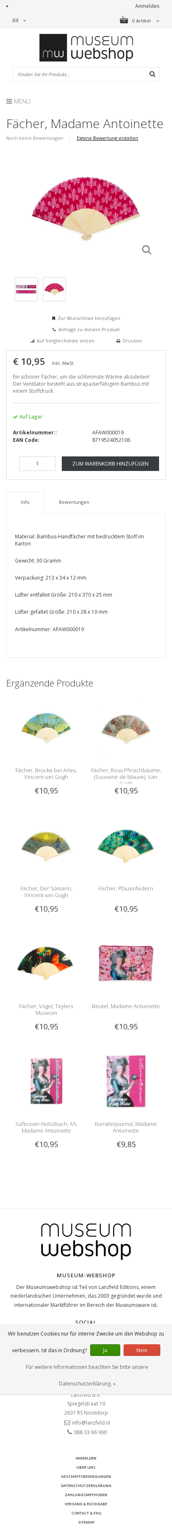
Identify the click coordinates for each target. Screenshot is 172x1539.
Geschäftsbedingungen (86, 1476)
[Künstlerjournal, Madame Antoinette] (126, 1080)
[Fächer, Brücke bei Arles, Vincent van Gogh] (46, 727)
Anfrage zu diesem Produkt (89, 329)
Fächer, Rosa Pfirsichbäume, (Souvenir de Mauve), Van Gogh (126, 776)
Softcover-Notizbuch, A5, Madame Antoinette (46, 1127)
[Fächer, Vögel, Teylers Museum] (46, 962)
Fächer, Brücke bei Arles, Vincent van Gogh (46, 773)
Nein (142, 1350)
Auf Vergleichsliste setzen (65, 340)
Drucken (132, 340)
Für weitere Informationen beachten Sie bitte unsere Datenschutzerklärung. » (87, 1375)
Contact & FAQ (86, 1513)
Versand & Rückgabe (86, 1504)
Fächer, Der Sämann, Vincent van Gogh (46, 892)
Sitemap (86, 1522)
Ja (105, 1350)
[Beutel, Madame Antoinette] (126, 962)
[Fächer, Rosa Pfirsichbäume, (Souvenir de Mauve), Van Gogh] (126, 727)
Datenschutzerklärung (86, 1485)
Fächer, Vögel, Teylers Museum (46, 1009)
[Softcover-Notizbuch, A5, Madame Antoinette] (46, 1080)
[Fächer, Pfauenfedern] (126, 844)
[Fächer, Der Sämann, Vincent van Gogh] (46, 844)
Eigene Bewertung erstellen (107, 138)
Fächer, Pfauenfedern (126, 888)
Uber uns (86, 1467)
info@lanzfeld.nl (91, 1422)
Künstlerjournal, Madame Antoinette (126, 1127)
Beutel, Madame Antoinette (126, 1006)
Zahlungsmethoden (86, 1494)
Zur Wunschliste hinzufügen (89, 318)
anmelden (86, 1458)
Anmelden (147, 6)
